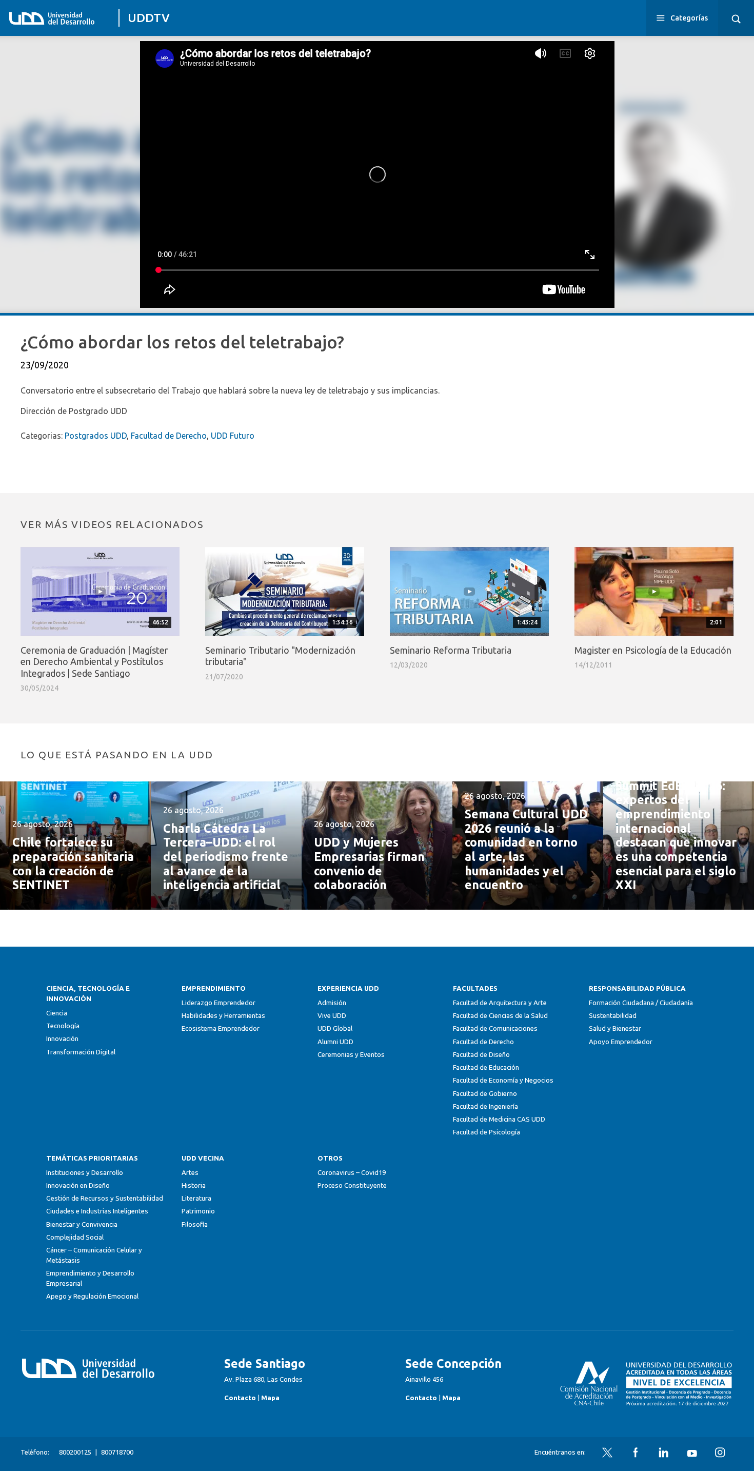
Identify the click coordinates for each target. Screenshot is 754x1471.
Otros (330, 1158)
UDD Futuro (232, 435)
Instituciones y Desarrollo (84, 1172)
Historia (194, 1185)
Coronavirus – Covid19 (352, 1172)
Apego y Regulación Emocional (92, 1296)
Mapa (270, 1398)
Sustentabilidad (613, 1015)
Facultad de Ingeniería (485, 1106)
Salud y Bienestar (615, 1028)
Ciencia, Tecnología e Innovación (88, 994)
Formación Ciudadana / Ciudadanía (641, 1003)
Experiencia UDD (348, 988)
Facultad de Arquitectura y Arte (500, 1003)
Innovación (62, 1039)
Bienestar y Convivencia (81, 1224)
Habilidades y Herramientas (223, 1015)
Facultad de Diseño (481, 1054)
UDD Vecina (203, 1158)
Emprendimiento (214, 988)
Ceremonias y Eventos (351, 1054)
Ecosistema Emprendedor (221, 1028)
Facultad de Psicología (486, 1132)
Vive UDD (332, 1015)
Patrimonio (198, 1211)
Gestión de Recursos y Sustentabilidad (104, 1198)
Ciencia (56, 1013)
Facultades (475, 988)
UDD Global (335, 1028)
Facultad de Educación (486, 1067)
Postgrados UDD (96, 435)
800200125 (75, 1452)
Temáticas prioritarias (92, 1158)
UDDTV (149, 17)
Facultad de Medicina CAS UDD (499, 1119)
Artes (190, 1172)
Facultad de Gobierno (485, 1093)
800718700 (117, 1452)
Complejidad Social (75, 1237)
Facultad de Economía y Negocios (503, 1080)
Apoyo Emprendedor (620, 1042)
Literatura (196, 1198)
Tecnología (63, 1026)
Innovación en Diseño (78, 1185)
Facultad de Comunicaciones (495, 1028)
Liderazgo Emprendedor (218, 1003)
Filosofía (195, 1224)
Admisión (332, 1003)
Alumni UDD (335, 1042)
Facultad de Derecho (169, 435)
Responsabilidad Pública (637, 988)
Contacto (240, 1398)
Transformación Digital (80, 1052)
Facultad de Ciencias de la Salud (500, 1015)
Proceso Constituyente (352, 1185)
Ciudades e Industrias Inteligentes (97, 1211)
